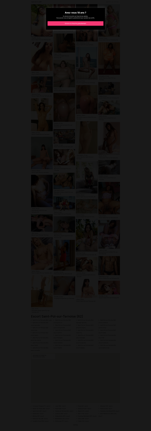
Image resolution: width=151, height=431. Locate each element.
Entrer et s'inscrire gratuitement (75, 23)
